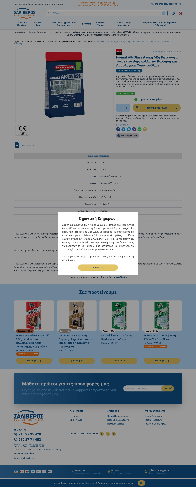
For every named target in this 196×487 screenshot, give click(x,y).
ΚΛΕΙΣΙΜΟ (98, 267)
